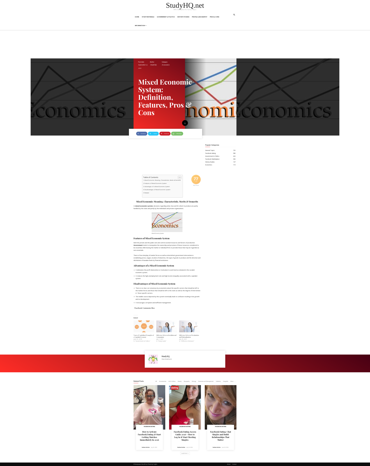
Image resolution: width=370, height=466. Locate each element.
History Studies (183, 17)
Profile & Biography (199, 17)
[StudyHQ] (154, 359)
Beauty (180, 381)
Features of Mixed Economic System (155, 183)
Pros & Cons (214, 17)
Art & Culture (172, 381)
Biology (194, 381)
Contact (234, 464)
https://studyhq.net (167, 359)
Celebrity (218, 381)
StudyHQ (153, 65)
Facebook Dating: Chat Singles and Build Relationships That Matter (220, 435)
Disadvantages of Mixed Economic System (157, 189)
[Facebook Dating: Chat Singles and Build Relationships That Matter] (220, 407)
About (228, 464)
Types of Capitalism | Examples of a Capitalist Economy (144, 336)
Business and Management (206, 381)
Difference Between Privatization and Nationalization (189, 336)
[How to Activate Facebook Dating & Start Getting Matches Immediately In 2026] (149, 407)
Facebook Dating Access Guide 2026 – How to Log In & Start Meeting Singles (185, 435)
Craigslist (225, 381)
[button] (234, 15)
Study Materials (148, 17)
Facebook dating (149, 426)
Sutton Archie (146, 447)
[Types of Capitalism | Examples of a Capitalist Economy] (144, 326)
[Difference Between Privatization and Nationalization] (189, 326)
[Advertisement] (185, 44)
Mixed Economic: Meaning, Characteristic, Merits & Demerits (162, 180)
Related (146, 193)
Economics (165, 65)
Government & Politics (166, 17)
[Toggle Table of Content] (178, 177)
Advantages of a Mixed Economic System (157, 186)
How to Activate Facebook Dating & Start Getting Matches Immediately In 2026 (149, 435)
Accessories (162, 381)
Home (137, 17)
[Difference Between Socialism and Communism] (166, 326)
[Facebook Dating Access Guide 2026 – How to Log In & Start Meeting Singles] (185, 407)
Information (140, 25)
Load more (184, 453)
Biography (187, 381)
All (156, 381)
